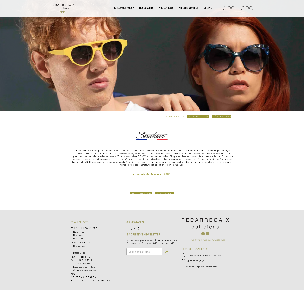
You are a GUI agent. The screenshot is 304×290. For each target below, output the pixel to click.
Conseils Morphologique (84, 270)
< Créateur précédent (198, 116)
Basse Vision (79, 252)
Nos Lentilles (166, 8)
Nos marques (79, 246)
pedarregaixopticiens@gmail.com (201, 266)
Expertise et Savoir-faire (84, 267)
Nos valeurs (78, 235)
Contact (208, 8)
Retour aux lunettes (174, 116)
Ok (166, 251)
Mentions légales (83, 277)
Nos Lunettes (146, 8)
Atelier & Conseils (188, 8)
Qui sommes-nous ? (123, 8)
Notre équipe (79, 238)
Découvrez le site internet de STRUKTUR (152, 174)
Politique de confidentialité (91, 280)
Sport (75, 249)
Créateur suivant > (222, 116)
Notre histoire (79, 232)
